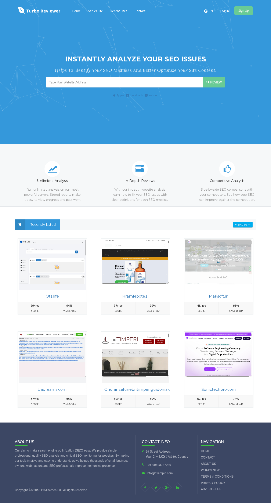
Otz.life (52, 296)
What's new (210, 470)
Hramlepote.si (135, 296)
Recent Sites (118, 11)
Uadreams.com (52, 389)
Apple (120, 95)
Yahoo (152, 95)
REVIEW (215, 82)
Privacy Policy (213, 483)
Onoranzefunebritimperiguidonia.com (140, 389)
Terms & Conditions (217, 476)
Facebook (136, 95)
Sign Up (243, 10)
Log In (224, 11)
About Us (208, 463)
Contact (140, 11)
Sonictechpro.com (219, 389)
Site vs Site (95, 11)
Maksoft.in (218, 296)
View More (241, 224)
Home (76, 11)
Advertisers (211, 489)
